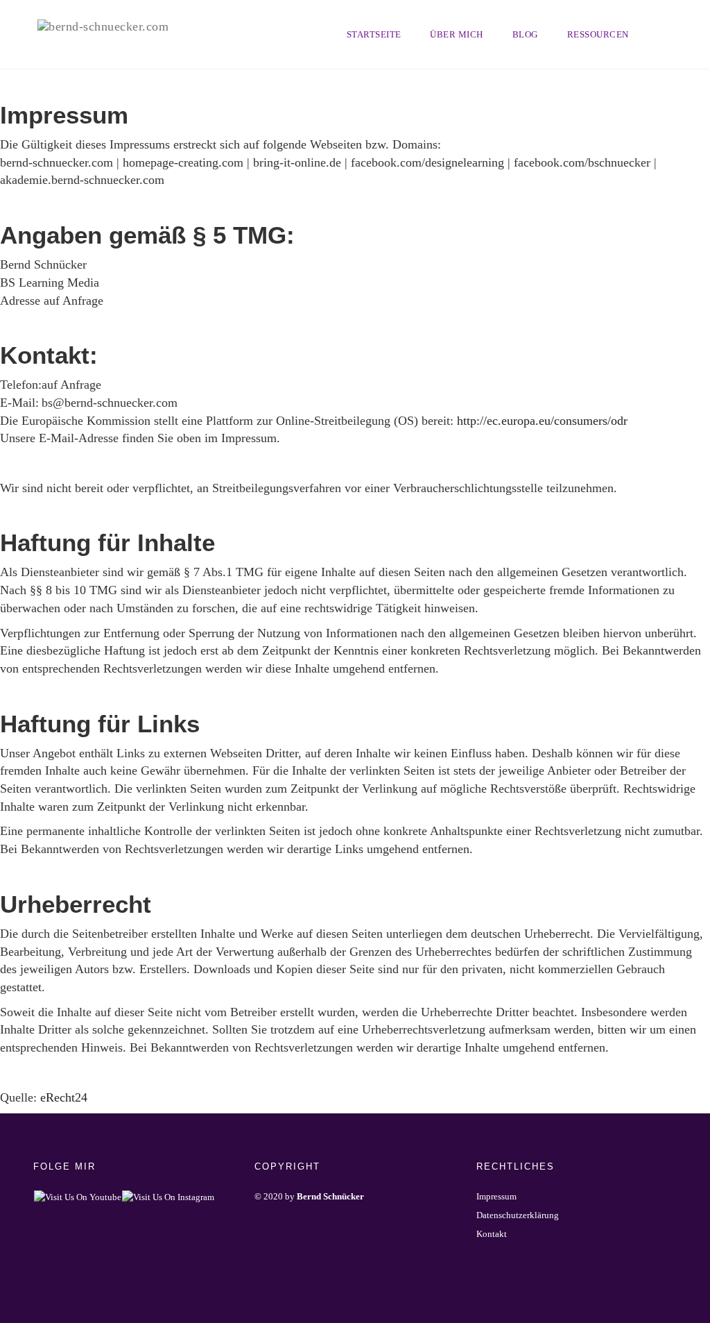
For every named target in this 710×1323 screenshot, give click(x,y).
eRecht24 (63, 1097)
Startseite (374, 34)
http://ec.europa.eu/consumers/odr (542, 421)
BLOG (525, 34)
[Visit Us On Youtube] (77, 1196)
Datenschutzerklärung (517, 1215)
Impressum (496, 1196)
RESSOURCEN (598, 34)
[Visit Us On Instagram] (167, 1196)
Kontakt (491, 1234)
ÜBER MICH (456, 34)
